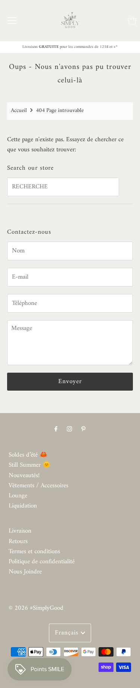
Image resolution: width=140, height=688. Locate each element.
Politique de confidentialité (42, 561)
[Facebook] (56, 429)
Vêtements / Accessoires (38, 485)
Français (68, 633)
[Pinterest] (83, 429)
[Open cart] (132, 20)
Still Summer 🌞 (29, 465)
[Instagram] (69, 429)
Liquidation (23, 506)
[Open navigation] (12, 21)
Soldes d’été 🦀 (28, 455)
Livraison (20, 531)
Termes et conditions (34, 551)
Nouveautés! (24, 475)
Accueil (19, 111)
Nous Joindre (25, 572)
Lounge (18, 495)
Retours (18, 541)
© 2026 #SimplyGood (36, 608)
